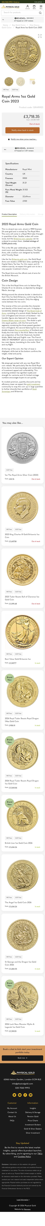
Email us (16, 2)
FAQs (12, 1121)
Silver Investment (33, 1133)
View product (22, 647)
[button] (40, 36)
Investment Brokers (33, 1125)
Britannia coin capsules (23, 239)
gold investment (33, 384)
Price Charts (33, 1121)
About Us (12, 1117)
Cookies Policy (24, 1157)
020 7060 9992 (7, 2)
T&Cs (39, 1154)
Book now (21, 1058)
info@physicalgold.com (22, 1084)
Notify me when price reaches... (24, 139)
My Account (12, 1108)
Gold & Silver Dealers (33, 1129)
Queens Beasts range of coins (14, 321)
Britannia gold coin (19, 259)
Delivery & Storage (32, 1112)
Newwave (27, 1209)
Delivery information (27, 214)
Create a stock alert (22, 463)
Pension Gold (32, 1117)
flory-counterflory (22, 330)
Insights (33, 1108)
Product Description (9, 214)
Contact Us (12, 1112)
